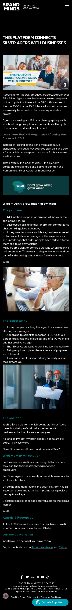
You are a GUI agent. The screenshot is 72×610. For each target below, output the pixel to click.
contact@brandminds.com (25, 586)
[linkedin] (33, 577)
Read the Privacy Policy (21, 597)
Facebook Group (42, 547)
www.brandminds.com (49, 586)
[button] (50, 602)
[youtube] (43, 577)
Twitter (63, 547)
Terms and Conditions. (51, 597)
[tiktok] (48, 576)
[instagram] (38, 577)
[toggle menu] (67, 6)
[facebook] (23, 577)
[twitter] (28, 577)
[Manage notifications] (5, 596)
